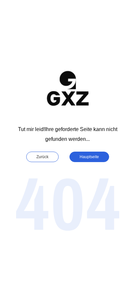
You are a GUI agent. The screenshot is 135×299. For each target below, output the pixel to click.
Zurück (42, 157)
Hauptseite (89, 157)
